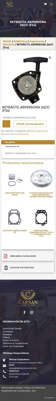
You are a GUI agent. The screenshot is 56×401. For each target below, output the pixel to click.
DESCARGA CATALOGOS (23, 256)
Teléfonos (14, 371)
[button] (50, 57)
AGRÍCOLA (20, 41)
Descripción (10, 142)
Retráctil (8, 45)
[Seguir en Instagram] (32, 312)
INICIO (7, 41)
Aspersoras (36, 41)
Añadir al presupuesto (30, 124)
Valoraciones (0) (12, 146)
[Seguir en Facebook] (24, 312)
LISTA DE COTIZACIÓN (22, 268)
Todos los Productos (19, 134)
